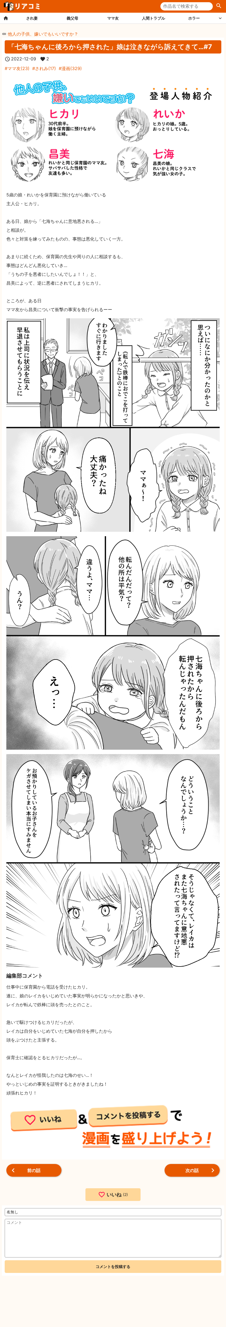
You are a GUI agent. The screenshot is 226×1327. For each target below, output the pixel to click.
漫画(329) (71, 68)
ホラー (194, 18)
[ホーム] (6, 18)
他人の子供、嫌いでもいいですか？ (43, 34)
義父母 (72, 18)
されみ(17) (45, 68)
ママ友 (113, 18)
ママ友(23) (18, 68)
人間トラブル (153, 18)
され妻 (32, 18)
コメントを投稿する (113, 1266)
